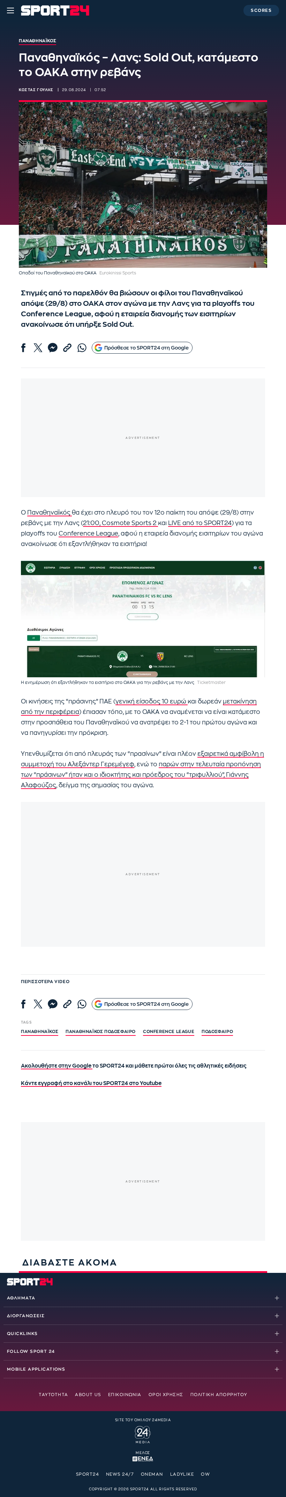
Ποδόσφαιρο (217, 1032)
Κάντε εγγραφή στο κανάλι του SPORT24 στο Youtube (91, 1083)
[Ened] (143, 1458)
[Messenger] (53, 348)
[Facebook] (23, 348)
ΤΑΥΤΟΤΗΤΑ (53, 1395)
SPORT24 (87, 1474)
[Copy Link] (67, 348)
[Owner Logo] (143, 1433)
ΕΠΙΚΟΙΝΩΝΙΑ (125, 1395)
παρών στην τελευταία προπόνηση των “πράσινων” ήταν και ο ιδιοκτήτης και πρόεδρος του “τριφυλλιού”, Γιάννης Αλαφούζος (141, 774)
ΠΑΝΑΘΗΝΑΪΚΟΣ (39, 1032)
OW (205, 1474)
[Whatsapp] (82, 348)
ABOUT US (88, 1395)
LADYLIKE (182, 1474)
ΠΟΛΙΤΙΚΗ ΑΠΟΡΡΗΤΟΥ (218, 1395)
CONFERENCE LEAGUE (168, 1032)
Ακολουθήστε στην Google (56, 1066)
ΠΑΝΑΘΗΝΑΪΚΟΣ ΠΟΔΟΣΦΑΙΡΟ (101, 1032)
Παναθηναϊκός (49, 513)
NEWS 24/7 (120, 1474)
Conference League (88, 534)
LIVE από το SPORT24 (200, 523)
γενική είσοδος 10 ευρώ (151, 702)
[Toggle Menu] (10, 10)
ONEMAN (152, 1474)
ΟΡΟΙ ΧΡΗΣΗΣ (166, 1395)
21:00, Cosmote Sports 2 (120, 523)
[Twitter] (38, 348)
